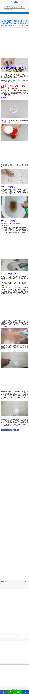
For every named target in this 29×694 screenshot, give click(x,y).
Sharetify (14, 2)
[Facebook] (3, 692)
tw (10, 6)
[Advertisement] (12, 31)
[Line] (18, 692)
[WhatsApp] (10, 692)
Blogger (18, 636)
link (17, 6)
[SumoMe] (25, 692)
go (12, 6)
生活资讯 (5, 25)
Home (2, 25)
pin (14, 6)
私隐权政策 (14, 689)
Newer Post (4, 581)
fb (8, 6)
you (21, 6)
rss (19, 6)
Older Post (24, 581)
